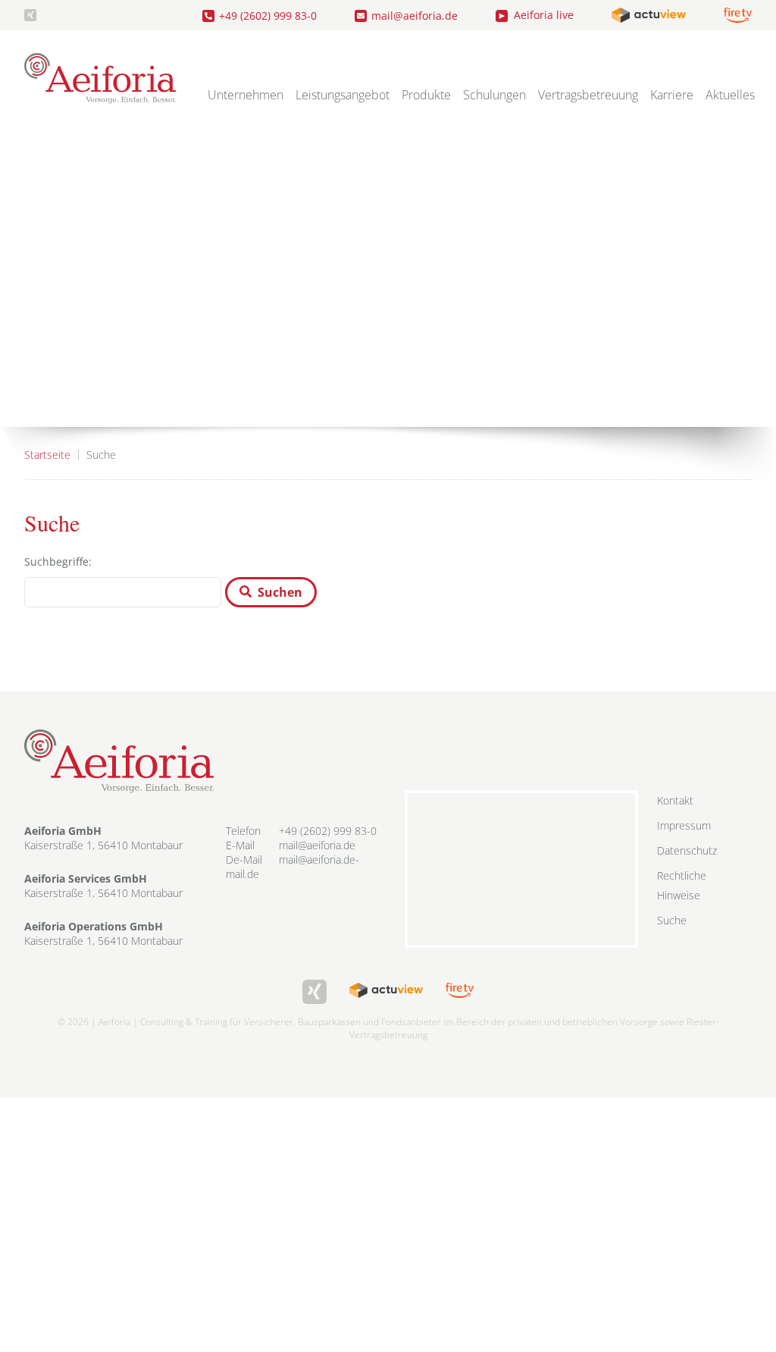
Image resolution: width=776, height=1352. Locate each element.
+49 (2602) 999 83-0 (268, 15)
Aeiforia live (544, 15)
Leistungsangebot (343, 94)
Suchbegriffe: (58, 561)
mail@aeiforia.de (414, 15)
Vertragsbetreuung (588, 94)
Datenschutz (687, 850)
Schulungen (494, 94)
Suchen (280, 592)
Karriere (671, 94)
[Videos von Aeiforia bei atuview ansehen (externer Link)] (649, 15)
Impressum (684, 825)
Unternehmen (245, 94)
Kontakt (675, 800)
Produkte (426, 94)
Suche (672, 920)
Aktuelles (730, 94)
